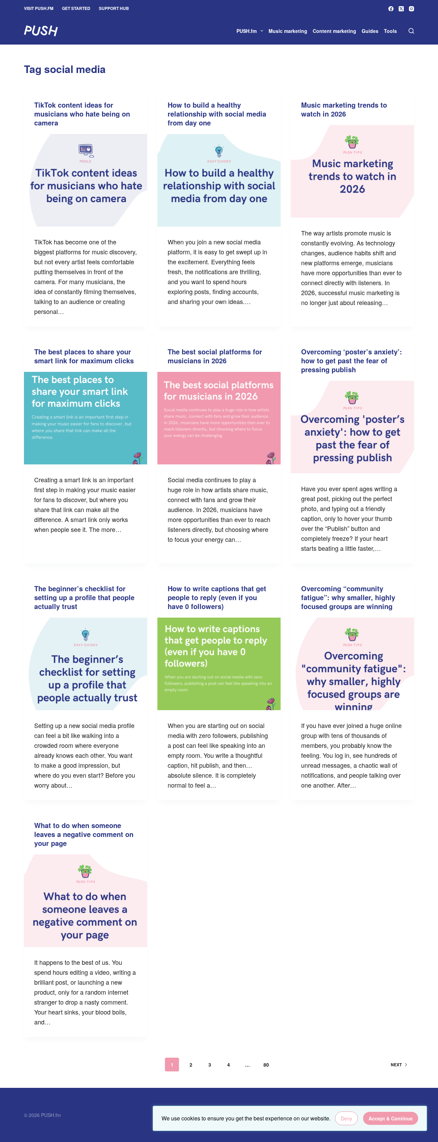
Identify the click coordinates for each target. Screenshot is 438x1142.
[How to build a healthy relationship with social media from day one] (219, 180)
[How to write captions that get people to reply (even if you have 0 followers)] (219, 664)
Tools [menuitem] (390, 30)
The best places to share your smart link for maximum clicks (84, 356)
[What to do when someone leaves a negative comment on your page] (85, 900)
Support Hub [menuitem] (114, 8)
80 (266, 1064)
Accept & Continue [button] (391, 1118)
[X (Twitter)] (401, 8)
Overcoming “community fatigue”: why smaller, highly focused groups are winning (348, 597)
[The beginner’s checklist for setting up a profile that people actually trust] (85, 664)
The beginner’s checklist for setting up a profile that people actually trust (84, 597)
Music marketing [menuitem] (288, 30)
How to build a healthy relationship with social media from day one (217, 113)
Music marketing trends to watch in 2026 (344, 109)
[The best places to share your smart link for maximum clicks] (85, 418)
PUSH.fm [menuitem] (246, 30)
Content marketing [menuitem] (334, 30)
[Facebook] (391, 8)
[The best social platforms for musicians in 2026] (219, 418)
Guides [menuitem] (370, 30)
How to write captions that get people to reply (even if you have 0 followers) (217, 597)
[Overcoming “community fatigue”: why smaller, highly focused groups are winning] (352, 664)
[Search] (411, 31)
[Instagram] (411, 8)
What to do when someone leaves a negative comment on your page (83, 834)
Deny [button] (346, 1118)
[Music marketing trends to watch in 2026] (352, 171)
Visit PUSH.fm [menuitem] (38, 8)
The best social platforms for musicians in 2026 (215, 356)
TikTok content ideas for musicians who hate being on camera (82, 113)
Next (396, 1064)
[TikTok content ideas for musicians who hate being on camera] (85, 180)
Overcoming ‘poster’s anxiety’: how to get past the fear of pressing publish (351, 360)
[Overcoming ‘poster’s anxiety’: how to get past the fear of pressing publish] (352, 427)
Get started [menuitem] (76, 8)
